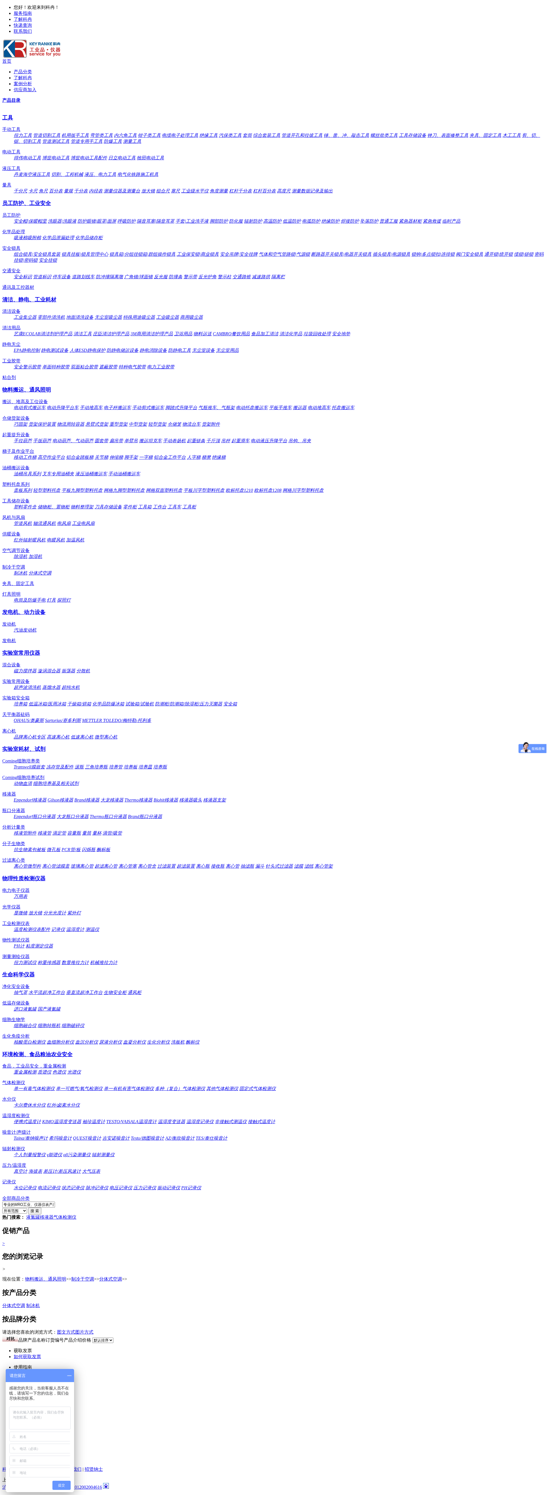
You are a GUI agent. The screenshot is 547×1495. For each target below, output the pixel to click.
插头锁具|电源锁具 (391, 254)
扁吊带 (116, 440)
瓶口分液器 (13, 810)
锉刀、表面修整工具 (447, 135)
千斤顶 (213, 440)
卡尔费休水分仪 (30, 1105)
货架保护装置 (42, 424)
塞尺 (175, 190)
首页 (6, 61)
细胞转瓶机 (49, 1025)
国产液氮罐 (49, 1009)
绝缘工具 (208, 135)
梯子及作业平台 (18, 451)
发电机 (9, 640)
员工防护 (11, 215)
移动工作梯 (25, 457)
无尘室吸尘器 (108, 317)
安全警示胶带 (27, 366)
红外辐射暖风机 (30, 539)
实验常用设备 (16, 681)
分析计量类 (13, 827)
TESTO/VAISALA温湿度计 (131, 1121)
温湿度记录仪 (200, 1121)
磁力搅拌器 (25, 670)
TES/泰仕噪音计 (211, 1138)
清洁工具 (83, 333)
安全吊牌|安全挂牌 (239, 254)
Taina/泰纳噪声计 (31, 1138)
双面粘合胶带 (84, 366)
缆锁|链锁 (523, 254)
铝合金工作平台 (170, 457)
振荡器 (68, 670)
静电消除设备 (153, 350)
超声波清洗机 (27, 687)
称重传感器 (49, 962)
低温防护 (292, 221)
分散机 (83, 670)
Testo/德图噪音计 (147, 1138)
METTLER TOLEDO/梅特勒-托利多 (116, 720)
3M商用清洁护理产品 (151, 333)
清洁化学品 (290, 333)
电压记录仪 (120, 1187)
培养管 (116, 766)
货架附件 (211, 424)
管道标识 (42, 276)
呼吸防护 (126, 221)
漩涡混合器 (49, 670)
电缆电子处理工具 (180, 135)
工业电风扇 (83, 523)
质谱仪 (44, 1072)
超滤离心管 (106, 866)
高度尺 (284, 190)
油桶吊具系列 (27, 473)
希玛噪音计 (60, 1138)
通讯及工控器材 (18, 287)
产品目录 (11, 100)
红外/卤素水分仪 (63, 1105)
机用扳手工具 (75, 135)
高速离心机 (58, 737)
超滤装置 (186, 866)
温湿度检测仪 (16, 1115)
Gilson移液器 (60, 800)
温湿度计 (75, 929)
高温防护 (272, 221)
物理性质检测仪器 (24, 878)
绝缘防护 (330, 221)
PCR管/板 (71, 849)
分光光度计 (54, 912)
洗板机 (178, 1042)
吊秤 (225, 440)
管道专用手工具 (87, 141)
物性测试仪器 (16, 940)
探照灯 (64, 600)
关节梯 (101, 457)
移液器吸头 (190, 800)
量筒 (86, 833)
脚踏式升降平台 (181, 407)
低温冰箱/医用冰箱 (47, 703)
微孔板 (53, 849)
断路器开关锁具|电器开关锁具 (341, 254)
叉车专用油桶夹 (58, 473)
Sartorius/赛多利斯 (63, 720)
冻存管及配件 (60, 766)
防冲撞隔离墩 (109, 276)
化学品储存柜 (89, 237)
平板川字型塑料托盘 (203, 490)
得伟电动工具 (27, 157)
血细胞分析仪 (60, 1042)
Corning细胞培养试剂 (23, 777)
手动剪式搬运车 (148, 407)
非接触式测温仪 (231, 1121)
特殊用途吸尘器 (139, 317)
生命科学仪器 (18, 974)
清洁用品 (11, 327)
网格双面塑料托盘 (164, 490)
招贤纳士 (94, 1469)
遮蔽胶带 (108, 366)
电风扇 (64, 523)
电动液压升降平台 (269, 440)
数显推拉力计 (75, 962)
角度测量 (219, 190)
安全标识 (23, 276)
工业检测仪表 (16, 923)
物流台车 (191, 424)
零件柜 (130, 506)
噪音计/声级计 (16, 1132)
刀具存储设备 (108, 506)
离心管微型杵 (27, 866)
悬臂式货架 (96, 424)
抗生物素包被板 (30, 849)
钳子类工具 (149, 135)
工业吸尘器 (167, 317)
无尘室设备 (203, 350)
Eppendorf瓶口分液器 (35, 816)
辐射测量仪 (103, 1154)
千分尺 (20, 190)
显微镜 (20, 912)
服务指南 (23, 13)
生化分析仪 (158, 1042)
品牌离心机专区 (30, 737)
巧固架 (20, 424)
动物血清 (23, 783)
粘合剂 (9, 377)
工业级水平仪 (195, 190)
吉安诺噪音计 (116, 1138)
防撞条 (175, 276)
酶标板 (103, 849)
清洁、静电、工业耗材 (29, 300)
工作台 (159, 506)
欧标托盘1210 (239, 490)
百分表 (56, 190)
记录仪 (58, 929)
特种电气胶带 (132, 366)
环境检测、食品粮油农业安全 (37, 1054)
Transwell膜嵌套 (29, 766)
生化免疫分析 (16, 1036)
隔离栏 (278, 276)
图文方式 (66, 1332)
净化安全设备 (16, 986)
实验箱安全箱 (16, 697)
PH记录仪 (191, 1187)
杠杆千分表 (240, 190)
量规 (68, 190)
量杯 (96, 833)
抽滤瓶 (247, 866)
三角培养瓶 (96, 766)
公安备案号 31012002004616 (74, 1487)
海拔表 (35, 1171)
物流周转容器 (70, 424)
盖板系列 (23, 490)
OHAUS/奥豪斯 (29, 720)
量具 (6, 184)
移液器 (9, 794)
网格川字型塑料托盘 (303, 490)
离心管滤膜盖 (56, 866)
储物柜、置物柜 (54, 506)
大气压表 (91, 1171)
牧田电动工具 (150, 157)
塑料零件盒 (25, 506)
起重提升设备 (16, 434)
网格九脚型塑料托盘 (124, 490)
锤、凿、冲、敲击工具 (346, 135)
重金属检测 (25, 1072)
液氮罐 (33, 1217)
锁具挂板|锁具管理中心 (85, 254)
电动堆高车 (319, 407)
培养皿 (145, 766)
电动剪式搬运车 (30, 407)
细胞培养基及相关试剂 (56, 783)
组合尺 (163, 190)
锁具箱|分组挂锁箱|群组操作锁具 (142, 254)
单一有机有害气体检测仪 (129, 1088)
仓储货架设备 (16, 418)
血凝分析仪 (134, 1042)
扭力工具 (23, 135)
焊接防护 (350, 221)
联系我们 (23, 31)
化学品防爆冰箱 (108, 703)
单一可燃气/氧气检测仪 (79, 1088)
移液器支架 (214, 800)
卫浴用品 (183, 333)
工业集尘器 (25, 317)
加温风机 (75, 539)
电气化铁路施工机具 (137, 174)
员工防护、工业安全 (26, 203)
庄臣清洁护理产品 (111, 333)
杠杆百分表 (264, 190)
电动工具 (11, 151)
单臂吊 (131, 440)
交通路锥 (241, 276)
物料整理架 (82, 506)
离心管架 (324, 866)
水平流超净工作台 (46, 992)
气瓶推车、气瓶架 (216, 407)
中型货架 (138, 424)
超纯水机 (71, 687)
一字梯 (146, 457)
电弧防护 (311, 221)
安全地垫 (341, 333)
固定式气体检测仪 (257, 1088)
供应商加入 (25, 89)
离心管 (232, 866)
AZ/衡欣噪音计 (180, 1138)
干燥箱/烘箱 (79, 703)
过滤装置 (166, 866)
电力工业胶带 (160, 366)
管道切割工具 (46, 135)
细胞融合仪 (25, 1025)
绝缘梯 (219, 457)
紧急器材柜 (410, 221)
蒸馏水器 (51, 687)
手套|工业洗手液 (192, 221)
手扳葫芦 (42, 440)
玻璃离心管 (82, 866)
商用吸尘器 (191, 317)
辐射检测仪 (13, 1148)
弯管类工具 (101, 135)
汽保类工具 (230, 135)
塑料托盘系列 (16, 484)
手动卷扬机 (174, 440)
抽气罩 (20, 992)
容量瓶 (74, 833)
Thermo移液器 (138, 800)
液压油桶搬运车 (91, 473)
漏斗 (259, 866)
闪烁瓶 (88, 849)
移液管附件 (25, 833)
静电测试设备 (54, 350)
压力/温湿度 (14, 1165)
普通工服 (388, 221)
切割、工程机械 (67, 174)
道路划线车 (83, 276)
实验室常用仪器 (21, 653)
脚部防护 (219, 221)
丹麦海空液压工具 (32, 174)
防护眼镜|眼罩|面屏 (96, 221)
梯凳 (206, 457)
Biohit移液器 (166, 800)
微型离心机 (106, 737)
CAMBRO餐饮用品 (231, 333)
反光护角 (207, 276)
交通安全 (11, 270)
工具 (7, 118)
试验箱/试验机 (139, 703)
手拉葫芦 (23, 440)
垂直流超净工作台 (84, 992)
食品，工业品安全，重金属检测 (34, 1066)
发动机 (9, 624)
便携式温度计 (27, 1121)
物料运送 (202, 333)
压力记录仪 (144, 1187)
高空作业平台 (51, 457)
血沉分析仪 (86, 1042)
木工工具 (512, 135)
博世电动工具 (56, 157)
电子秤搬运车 (117, 407)
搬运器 (300, 407)
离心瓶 (203, 866)
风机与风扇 (13, 517)
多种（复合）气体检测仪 (180, 1088)
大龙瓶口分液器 (73, 816)
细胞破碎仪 (73, 1025)
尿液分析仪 (110, 1042)
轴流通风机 (44, 523)
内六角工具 (125, 135)
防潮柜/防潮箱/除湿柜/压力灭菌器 (188, 703)
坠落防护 (369, 221)
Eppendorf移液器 (30, 800)
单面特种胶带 (56, 366)
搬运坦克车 (150, 440)
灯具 (51, 600)
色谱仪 (59, 1072)
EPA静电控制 (27, 350)
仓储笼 (174, 424)
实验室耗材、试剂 (24, 749)
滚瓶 (79, 766)
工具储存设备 (16, 500)
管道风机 (23, 523)
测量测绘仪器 (16, 956)
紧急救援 (432, 221)
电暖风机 (56, 539)
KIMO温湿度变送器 (61, 1121)
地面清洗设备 (79, 317)
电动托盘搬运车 (252, 407)
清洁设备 (11, 311)
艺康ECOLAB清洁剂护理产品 (43, 333)
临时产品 (451, 221)
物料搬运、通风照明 (26, 390)
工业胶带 (11, 360)
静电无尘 (11, 344)
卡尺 (33, 190)
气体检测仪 (13, 1082)
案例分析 (23, 83)
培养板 (130, 766)
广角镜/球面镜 (138, 276)
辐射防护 (253, 221)
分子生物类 (13, 843)
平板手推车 (280, 407)
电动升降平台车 (63, 407)
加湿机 (35, 556)
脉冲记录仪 (96, 1187)
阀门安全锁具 (469, 254)
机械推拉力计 (103, 962)
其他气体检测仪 (222, 1088)
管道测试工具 (56, 141)
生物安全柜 (115, 992)
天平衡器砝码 (16, 714)
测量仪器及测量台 (122, 190)
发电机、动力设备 (24, 612)
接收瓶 (217, 866)
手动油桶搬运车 (124, 473)
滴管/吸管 (112, 833)
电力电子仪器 (16, 890)
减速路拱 (261, 276)
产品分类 (23, 71)
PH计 (19, 946)
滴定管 (59, 833)
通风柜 (134, 992)
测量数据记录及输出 (312, 190)
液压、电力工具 (100, 174)
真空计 (20, 1171)
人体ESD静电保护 (87, 350)
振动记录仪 (168, 1187)
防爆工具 (113, 141)
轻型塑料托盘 (46, 490)
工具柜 (189, 506)
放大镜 (148, 190)
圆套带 (101, 440)
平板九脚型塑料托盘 (82, 490)
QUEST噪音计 (87, 1138)
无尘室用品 (227, 350)
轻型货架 (157, 424)
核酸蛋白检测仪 (30, 1042)
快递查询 (23, 25)
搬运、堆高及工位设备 (25, 401)
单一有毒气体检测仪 (34, 1088)
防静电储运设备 (122, 350)
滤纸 (308, 866)
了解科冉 (23, 19)
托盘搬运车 (343, 407)
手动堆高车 (91, 407)
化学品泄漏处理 (58, 237)
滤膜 (298, 866)
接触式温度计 (261, 1121)
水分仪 (9, 1099)
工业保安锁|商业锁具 (198, 254)
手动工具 (11, 129)
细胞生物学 (13, 1019)
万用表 (20, 896)
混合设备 (11, 664)
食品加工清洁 (264, 333)
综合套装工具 (266, 135)
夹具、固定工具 (485, 135)
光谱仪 (74, 1072)
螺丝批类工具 (384, 135)
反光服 (161, 276)
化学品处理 (13, 231)
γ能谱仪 (54, 1154)
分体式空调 (39, 573)
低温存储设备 (16, 1003)
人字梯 (194, 457)
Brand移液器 (86, 800)
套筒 (247, 135)
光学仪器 (11, 906)
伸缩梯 (116, 457)
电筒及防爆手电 (30, 600)
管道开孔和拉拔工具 (302, 135)
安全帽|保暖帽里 (30, 221)
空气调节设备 (16, 550)
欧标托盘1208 (267, 490)
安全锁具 (11, 248)
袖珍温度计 (93, 1121)
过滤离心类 (13, 860)
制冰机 (20, 573)
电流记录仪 (49, 1187)
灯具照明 (11, 594)
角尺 (43, 190)
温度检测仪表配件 (32, 929)
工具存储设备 (412, 135)
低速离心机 (82, 737)
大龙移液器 (112, 800)
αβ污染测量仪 (77, 1154)
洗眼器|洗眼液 (62, 221)
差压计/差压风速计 (62, 1171)
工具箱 (145, 506)
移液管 (44, 833)
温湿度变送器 (171, 1121)
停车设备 (61, 276)
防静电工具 (179, 350)
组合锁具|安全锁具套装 (37, 254)
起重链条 (196, 440)
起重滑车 (240, 440)
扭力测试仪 (25, 962)
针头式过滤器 (279, 866)
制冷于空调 (13, 567)
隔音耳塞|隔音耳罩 (155, 221)
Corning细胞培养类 (21, 760)
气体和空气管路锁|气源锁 (284, 254)
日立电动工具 (122, 157)
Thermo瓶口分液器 (108, 816)
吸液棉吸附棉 (27, 237)
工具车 (174, 506)
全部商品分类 (16, 1198)
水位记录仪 (25, 1187)
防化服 (236, 221)
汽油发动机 (25, 630)
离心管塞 (128, 866)
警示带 (190, 276)
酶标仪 (192, 1042)
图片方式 (84, 1332)
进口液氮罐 (25, 1009)
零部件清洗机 (51, 317)
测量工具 (132, 141)
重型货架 (118, 424)
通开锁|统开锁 (498, 254)
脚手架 (131, 457)
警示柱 (224, 276)
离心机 (9, 731)
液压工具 (11, 168)
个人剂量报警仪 (30, 1154)
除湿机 (20, 556)
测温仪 (92, 929)
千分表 (81, 190)
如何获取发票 (27, 1356)
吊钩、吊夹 (299, 440)
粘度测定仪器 (39, 946)
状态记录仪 (73, 1187)
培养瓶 (160, 766)
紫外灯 (74, 912)
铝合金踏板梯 (79, 457)
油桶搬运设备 (16, 467)
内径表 (96, 190)
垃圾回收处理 (317, 333)
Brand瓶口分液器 (145, 816)
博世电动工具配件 (89, 157)
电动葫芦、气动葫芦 (72, 440)
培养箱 (20, 703)
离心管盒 (147, 866)
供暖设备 (11, 534)
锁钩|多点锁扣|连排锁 (433, 254)
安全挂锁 (48, 260)
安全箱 (230, 703)
